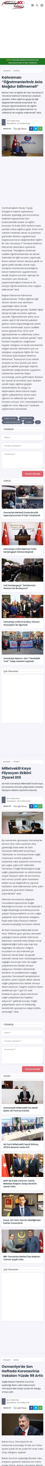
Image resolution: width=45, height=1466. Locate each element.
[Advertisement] (22, 33)
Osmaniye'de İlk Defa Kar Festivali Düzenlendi (22, 61)
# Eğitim (29, 422)
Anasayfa (6, 71)
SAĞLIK (16, 1360)
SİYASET (17, 762)
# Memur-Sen (26, 418)
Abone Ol (7, 129)
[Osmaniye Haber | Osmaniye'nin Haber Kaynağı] (13, 5)
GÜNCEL (17, 71)
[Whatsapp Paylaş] (40, 129)
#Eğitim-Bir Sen (10, 418)
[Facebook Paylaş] (31, 129)
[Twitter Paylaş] (36, 129)
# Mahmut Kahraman (12, 422)
